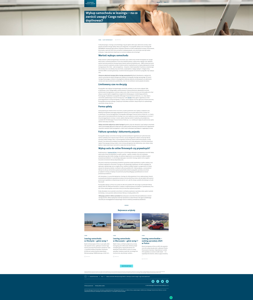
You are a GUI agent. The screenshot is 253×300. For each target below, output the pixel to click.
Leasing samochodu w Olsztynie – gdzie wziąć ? (96, 239)
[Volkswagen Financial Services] (90, 3)
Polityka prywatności (88, 285)
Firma (99, 40)
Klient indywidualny (108, 40)
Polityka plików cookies (100, 285)
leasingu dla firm (112, 152)
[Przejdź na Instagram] (157, 281)
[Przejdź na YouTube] (162, 281)
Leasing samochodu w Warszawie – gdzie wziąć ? (125, 239)
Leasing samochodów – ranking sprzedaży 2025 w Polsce (152, 241)
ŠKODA (129, 97)
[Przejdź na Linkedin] (153, 281)
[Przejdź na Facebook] (167, 281)
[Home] (85, 276)
